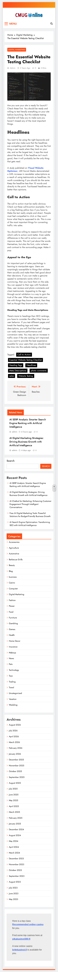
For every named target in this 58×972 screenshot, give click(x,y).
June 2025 (13, 794)
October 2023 (15, 870)
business (13, 576)
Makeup (12, 652)
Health (12, 635)
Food (11, 611)
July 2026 (13, 730)
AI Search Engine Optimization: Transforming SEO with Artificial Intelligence (30, 524)
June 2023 (13, 893)
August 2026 (15, 724)
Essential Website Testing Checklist (25, 359)
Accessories (14, 542)
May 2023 (13, 899)
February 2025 (15, 817)
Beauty (12, 565)
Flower (12, 606)
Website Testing (25, 376)
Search (10, 461)
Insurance (13, 646)
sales (11, 376)
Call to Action (24, 354)
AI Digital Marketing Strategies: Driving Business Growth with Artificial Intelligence (26, 441)
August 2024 (15, 835)
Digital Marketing (16, 49)
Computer (13, 588)
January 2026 (15, 753)
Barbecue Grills (16, 559)
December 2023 (16, 858)
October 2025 (15, 771)
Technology (14, 670)
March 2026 (14, 742)
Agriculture (14, 547)
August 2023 (15, 881)
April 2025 (14, 806)
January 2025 (15, 823)
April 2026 (14, 736)
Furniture (13, 617)
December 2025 (16, 759)
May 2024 (13, 841)
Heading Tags (15, 365)
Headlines (31, 365)
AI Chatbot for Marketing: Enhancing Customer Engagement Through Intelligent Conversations (30, 504)
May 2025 (13, 800)
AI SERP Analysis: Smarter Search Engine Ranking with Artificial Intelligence (27, 423)
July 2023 (13, 887)
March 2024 (14, 852)
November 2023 (16, 864)
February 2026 (15, 748)
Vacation (12, 699)
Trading (12, 681)
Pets (11, 664)
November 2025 (16, 765)
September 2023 (16, 876)
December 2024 (16, 829)
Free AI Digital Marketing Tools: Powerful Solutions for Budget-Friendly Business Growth (30, 515)
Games (12, 629)
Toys (11, 675)
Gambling (13, 623)
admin (12, 68)
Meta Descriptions (17, 370)
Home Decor (14, 641)
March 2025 (14, 812)
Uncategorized (15, 693)
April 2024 (14, 847)
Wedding (13, 704)
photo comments (38, 370)
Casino (12, 582)
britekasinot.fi (19, 950)
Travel (11, 687)
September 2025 (16, 777)
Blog (11, 571)
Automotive (14, 553)
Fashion (12, 600)
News (11, 658)
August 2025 (15, 783)
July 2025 (13, 788)
